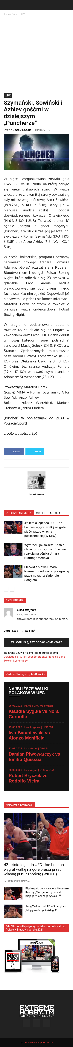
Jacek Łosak (22, 130)
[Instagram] (36, 1023)
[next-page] (12, 589)
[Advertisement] (36, 54)
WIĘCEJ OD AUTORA (48, 513)
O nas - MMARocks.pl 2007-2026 (37, 1042)
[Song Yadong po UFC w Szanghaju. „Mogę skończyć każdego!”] (13, 911)
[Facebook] (26, 1023)
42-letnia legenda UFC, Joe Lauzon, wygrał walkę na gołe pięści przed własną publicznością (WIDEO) (34, 869)
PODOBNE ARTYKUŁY (19, 513)
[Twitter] (46, 1023)
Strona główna (10, 14)
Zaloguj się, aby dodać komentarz (36, 642)
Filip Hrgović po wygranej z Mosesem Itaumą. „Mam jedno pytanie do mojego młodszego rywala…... (47, 892)
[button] (6, 5)
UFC (23, 14)
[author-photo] (36, 489)
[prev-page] (6, 589)
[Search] (68, 5)
